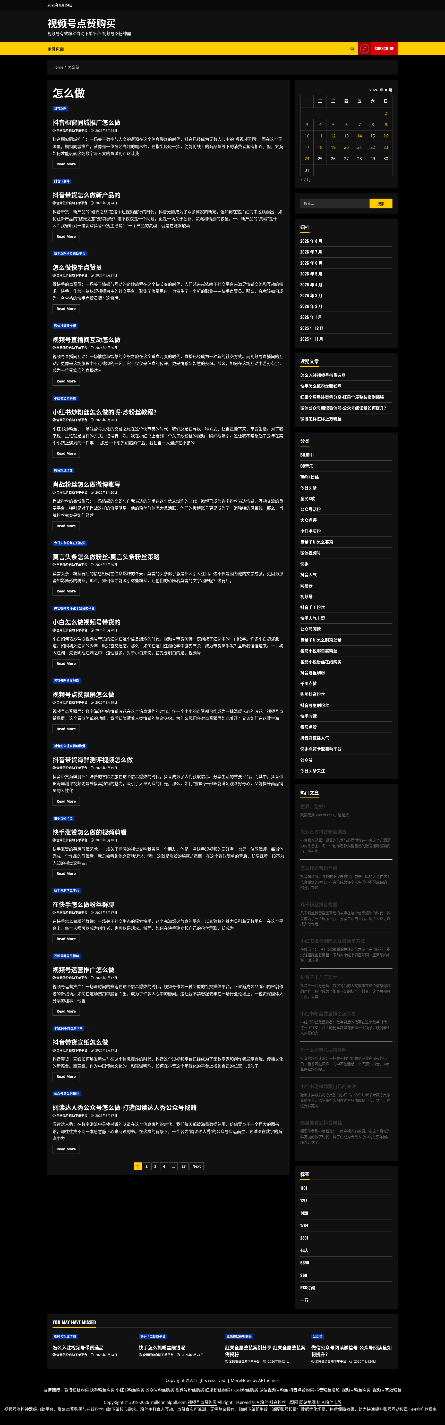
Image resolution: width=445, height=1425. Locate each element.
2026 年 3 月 (311, 295)
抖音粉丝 (260, 1402)
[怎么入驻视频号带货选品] (93, 1336)
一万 (304, 1300)
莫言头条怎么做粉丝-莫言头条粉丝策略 (106, 556)
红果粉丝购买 (217, 1390)
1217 (303, 1200)
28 (184, 1166)
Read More (68, 164)
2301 (304, 1238)
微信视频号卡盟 (65, 326)
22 (372, 147)
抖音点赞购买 (301, 1390)
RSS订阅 (307, 1287)
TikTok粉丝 (309, 477)
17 (307, 147)
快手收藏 (308, 716)
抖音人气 (308, 574)
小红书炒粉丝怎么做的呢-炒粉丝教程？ (106, 411)
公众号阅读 (310, 629)
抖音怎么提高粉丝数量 (69, 746)
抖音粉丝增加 (327, 1390)
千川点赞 (308, 683)
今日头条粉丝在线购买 (69, 543)
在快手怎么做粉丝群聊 (83, 904)
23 (385, 147)
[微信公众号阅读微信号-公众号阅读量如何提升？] (351, 1336)
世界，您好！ (314, 806)
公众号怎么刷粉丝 (66, 1094)
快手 (304, 563)
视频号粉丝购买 (189, 1390)
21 (359, 147)
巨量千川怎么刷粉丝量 (320, 640)
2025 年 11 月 (311, 339)
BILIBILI (307, 455)
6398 (304, 1262)
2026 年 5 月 (311, 274)
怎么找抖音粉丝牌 (318, 868)
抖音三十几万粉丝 (318, 977)
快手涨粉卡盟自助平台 (69, 253)
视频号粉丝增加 (65, 1336)
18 (320, 147)
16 (385, 136)
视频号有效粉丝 (387, 1390)
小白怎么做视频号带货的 (87, 621)
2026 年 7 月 (311, 252)
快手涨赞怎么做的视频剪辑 (90, 831)
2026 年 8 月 (311, 241)
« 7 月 (305, 179)
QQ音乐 (306, 466)
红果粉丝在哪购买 (239, 1336)
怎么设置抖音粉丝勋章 (323, 831)
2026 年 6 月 (311, 263)
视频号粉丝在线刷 (66, 681)
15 (372, 136)
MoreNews (241, 1380)
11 (320, 136)
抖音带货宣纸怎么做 (80, 1041)
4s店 (304, 1250)
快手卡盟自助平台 (152, 1336)
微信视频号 (310, 553)
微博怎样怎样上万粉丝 (320, 419)
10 (307, 136)
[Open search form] (352, 49)
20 (346, 147)
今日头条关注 (312, 770)
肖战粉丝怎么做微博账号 (87, 483)
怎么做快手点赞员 (77, 267)
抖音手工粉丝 (312, 607)
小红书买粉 (310, 531)
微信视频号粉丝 (273, 1390)
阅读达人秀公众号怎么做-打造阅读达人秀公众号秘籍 (125, 1107)
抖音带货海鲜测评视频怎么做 (93, 759)
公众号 (306, 759)
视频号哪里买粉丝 (66, 956)
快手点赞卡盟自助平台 (320, 748)
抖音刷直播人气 (314, 738)
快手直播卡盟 (63, 818)
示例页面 (55, 48)
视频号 (306, 596)
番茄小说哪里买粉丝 (318, 651)
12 (333, 136)
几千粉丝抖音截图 (318, 904)
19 (333, 147)
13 (346, 136)
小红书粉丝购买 (130, 1390)
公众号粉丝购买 (160, 1390)
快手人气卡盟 (312, 618)
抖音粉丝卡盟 (329, 1402)
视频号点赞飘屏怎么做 (83, 694)
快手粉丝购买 (102, 1390)
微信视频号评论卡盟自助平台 (74, 608)
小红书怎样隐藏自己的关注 (328, 1086)
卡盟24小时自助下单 (68, 1028)
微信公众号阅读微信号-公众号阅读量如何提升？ (344, 408)
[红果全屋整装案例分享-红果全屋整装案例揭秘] (265, 1336)
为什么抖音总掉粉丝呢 (323, 1049)
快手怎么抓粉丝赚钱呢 (320, 386)
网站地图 (307, 1402)
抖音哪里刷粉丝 (314, 705)
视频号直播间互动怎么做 (87, 339)
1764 (304, 1225)
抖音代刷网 (62, 181)
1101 (303, 1188)
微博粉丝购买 (76, 1390)
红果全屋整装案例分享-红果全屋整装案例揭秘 (342, 397)
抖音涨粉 (60, 109)
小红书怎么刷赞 (65, 398)
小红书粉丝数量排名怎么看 (328, 1013)
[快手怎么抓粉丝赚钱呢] (179, 1336)
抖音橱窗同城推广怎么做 (87, 122)
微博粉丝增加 (63, 470)
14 (359, 136)
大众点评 (308, 520)
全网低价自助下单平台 (71, 130)
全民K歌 (307, 498)
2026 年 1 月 (311, 317)
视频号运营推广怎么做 (83, 969)
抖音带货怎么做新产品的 (87, 194)
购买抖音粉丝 (312, 694)
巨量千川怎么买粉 (316, 542)
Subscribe (384, 48)
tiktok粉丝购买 (244, 1390)
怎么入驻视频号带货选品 (323, 375)
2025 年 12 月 (312, 328)
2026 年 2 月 (311, 306)
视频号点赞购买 (81, 22)
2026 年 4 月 (311, 284)
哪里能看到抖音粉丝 (321, 1122)
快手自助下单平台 (66, 891)
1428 (304, 1213)
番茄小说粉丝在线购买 (320, 661)
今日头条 (308, 487)
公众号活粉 (310, 509)
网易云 (306, 585)
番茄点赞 (308, 727)
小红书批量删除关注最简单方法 (332, 940)
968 (303, 1275)
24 (307, 158)
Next (196, 1166)
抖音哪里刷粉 (312, 672)
